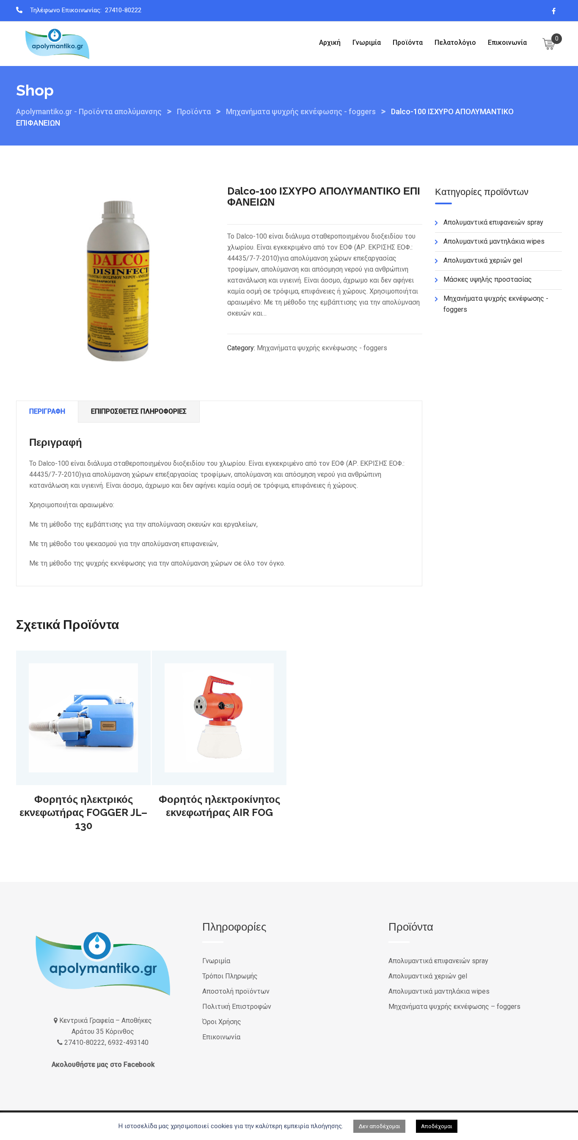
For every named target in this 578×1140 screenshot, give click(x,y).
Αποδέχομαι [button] (436, 1126)
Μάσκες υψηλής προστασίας (487, 279)
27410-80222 (123, 10)
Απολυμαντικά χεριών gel (482, 260)
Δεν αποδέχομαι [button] (379, 1126)
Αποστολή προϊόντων (236, 991)
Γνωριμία (366, 42)
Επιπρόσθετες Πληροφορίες (139, 411)
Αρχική (330, 42)
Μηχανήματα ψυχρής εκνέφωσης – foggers (454, 1007)
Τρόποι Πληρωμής (230, 976)
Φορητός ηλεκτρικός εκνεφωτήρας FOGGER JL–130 (83, 812)
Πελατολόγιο (455, 42)
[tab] (47, 412)
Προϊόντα (408, 42)
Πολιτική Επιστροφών (236, 1007)
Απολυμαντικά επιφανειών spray (493, 222)
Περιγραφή (47, 411)
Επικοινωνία (507, 42)
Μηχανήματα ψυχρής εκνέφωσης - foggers (322, 348)
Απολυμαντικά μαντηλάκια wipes (494, 241)
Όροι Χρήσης (221, 1022)
